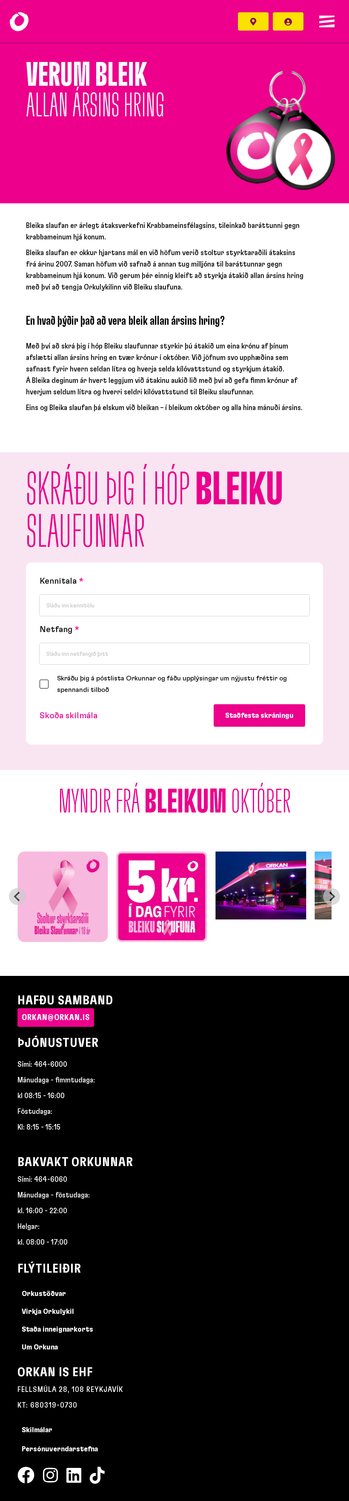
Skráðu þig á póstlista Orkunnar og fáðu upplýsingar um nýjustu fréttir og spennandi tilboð (172, 684)
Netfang (56, 629)
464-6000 (50, 1064)
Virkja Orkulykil (48, 1311)
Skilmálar (37, 1430)
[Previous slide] (17, 896)
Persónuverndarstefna (60, 1449)
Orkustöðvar (44, 1294)
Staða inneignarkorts (57, 1329)
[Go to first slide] (331, 896)
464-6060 (50, 1179)
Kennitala (58, 581)
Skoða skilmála (68, 715)
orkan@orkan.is (56, 1017)
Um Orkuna (40, 1347)
